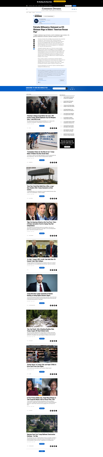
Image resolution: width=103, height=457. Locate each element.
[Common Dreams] (26, 5)
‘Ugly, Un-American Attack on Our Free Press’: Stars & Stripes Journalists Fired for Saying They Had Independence (41, 224)
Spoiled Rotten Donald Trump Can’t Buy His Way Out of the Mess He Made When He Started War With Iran (69, 134)
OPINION (33, 5)
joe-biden (33, 12)
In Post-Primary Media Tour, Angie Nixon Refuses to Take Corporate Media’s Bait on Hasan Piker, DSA (41, 398)
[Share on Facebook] (34, 40)
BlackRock (61, 44)
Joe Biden (50, 38)
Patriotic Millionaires (38, 12)
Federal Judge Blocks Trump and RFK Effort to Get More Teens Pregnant (68, 130)
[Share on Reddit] (54, 128)
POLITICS (42, 5)
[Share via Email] (34, 43)
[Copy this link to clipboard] (34, 45)
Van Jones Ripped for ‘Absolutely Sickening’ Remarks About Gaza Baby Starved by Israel (69, 118)
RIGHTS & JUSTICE (46, 5)
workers (60, 51)
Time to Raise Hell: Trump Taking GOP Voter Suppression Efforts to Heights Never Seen (69, 114)
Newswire (30, 12)
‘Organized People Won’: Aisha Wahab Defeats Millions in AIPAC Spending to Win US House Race (69, 126)
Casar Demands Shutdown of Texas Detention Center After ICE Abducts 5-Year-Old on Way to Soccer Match (69, 110)
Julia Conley (28, 406)
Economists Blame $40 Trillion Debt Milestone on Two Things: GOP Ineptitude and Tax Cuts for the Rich (69, 102)
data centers (31, 198)
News (27, 162)
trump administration (32, 305)
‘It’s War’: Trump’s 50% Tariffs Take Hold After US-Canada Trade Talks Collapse (41, 260)
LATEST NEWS (30, 5)
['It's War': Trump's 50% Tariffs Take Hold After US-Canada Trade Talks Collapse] (41, 248)
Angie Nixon (30, 410)
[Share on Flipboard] (52, 128)
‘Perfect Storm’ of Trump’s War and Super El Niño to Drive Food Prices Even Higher (41, 365)
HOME (27, 12)
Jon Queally (28, 158)
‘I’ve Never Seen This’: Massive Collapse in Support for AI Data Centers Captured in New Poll (69, 106)
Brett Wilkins (28, 301)
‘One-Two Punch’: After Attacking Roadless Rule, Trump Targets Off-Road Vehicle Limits (40, 330)
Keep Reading (42, 233)
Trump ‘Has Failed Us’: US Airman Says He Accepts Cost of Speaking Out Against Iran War (69, 98)
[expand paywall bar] (102, 2)
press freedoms (31, 235)
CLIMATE (36, 5)
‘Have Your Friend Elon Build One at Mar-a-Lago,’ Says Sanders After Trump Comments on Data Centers (40, 188)
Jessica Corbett (29, 336)
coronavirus (62, 38)
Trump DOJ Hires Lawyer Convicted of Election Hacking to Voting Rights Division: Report (40, 294)
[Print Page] (34, 47)
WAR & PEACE (50, 5)
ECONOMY (39, 5)
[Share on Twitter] (34, 41)
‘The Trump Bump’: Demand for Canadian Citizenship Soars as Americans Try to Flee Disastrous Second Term (69, 122)
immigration (30, 162)
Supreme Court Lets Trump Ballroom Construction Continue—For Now (41, 435)
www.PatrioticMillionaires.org (42, 80)
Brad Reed (28, 369)
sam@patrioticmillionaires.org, (47, 23)
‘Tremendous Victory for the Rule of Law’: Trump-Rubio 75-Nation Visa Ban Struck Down (41, 153)
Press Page (62, 80)
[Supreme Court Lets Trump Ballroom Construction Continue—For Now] (41, 423)
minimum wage (47, 42)
